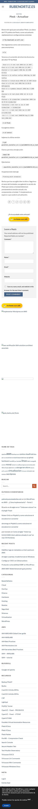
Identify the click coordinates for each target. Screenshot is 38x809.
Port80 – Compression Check (12, 738)
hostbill (12, 461)
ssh (15, 467)
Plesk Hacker (6, 734)
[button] (3, 6)
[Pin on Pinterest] (24, 202)
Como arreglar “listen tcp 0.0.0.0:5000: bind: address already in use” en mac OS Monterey (18, 535)
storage (19, 468)
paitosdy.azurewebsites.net (11, 499)
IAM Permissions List (9, 645)
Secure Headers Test (9, 746)
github (31, 457)
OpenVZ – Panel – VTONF (11, 714)
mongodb (33, 461)
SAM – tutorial (7, 657)
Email (6, 267)
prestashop (30, 464)
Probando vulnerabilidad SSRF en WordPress (18, 565)
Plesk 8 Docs (6, 726)
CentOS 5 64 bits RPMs (10, 694)
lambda (19, 461)
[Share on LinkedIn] (28, 202)
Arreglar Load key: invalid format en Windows (18, 557)
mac (28, 461)
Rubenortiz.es (19, 6)
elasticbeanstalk (18, 457)
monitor (4, 464)
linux (24, 460)
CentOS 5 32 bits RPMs (10, 690)
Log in (4, 779)
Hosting (19, 14)
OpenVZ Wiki (7, 718)
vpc (33, 471)
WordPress (6, 621)
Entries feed (6, 783)
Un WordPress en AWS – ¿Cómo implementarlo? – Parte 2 (18, 500)
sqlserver (11, 467)
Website (7, 277)
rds (3, 467)
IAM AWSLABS (7, 637)
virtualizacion (14, 470)
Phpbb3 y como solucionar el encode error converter (18, 517)
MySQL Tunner (7, 706)
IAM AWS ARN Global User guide (14, 633)
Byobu (4, 686)
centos (22, 454)
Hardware (5, 597)
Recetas (4, 605)
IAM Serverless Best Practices (12, 649)
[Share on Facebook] (13, 202)
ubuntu (32, 467)
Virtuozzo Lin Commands (11, 758)
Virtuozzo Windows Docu (11, 766)
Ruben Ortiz (29, 22)
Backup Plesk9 (7, 682)
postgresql (23, 464)
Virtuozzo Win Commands (11, 762)
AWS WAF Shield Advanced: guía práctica (16, 569)
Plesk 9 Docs (6, 730)
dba (35, 454)
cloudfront (29, 454)
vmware (29, 471)
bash (18, 454)
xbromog (5, 523)
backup (14, 454)
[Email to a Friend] (21, 202)
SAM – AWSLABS (8, 654)
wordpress (11, 474)
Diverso (4, 593)
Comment (8, 239)
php (19, 465)
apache (4, 454)
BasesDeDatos (7, 581)
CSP (3, 698)
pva (34, 465)
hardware (5, 461)
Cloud (4, 585)
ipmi (15, 461)
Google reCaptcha (8, 670)
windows (4, 474)
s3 (5, 467)
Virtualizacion (7, 617)
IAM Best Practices (8, 641)
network (14, 464)
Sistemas (5, 613)
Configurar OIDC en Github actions (14, 561)
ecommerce (9, 457)
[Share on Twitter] (17, 202)
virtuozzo (24, 471)
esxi (25, 457)
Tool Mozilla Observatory (11, 750)
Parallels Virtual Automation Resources (16, 722)
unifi (3, 471)
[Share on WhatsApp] (9, 202)
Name (6, 257)
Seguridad (5, 609)
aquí (29, 799)
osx (17, 464)
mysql (8, 464)
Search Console (7, 742)
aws (9, 453)
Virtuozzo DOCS (8, 754)
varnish (6, 471)
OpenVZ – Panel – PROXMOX (13, 710)
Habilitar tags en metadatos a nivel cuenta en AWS (18, 551)
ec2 (5, 457)
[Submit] (34, 486)
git (27, 457)
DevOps (5, 589)
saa (7, 467)
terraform (26, 468)
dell (2, 457)
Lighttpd (5, 702)
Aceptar (6, 805)
